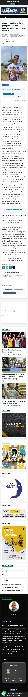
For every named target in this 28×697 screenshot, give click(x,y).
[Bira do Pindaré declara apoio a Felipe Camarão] (14, 340)
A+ (23, 96)
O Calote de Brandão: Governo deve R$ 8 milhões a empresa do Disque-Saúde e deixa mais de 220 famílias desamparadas (14, 638)
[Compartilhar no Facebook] (10, 267)
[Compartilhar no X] (13, 267)
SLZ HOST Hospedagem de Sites (11, 590)
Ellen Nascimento (6, 569)
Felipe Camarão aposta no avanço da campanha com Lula (13, 402)
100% (19, 97)
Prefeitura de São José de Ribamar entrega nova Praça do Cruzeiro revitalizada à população (13, 377)
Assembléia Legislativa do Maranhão (12, 584)
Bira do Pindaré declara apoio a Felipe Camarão (13, 210)
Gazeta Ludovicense (7, 572)
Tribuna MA (5, 575)
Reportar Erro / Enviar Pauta (9, 293)
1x (16, 94)
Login (25, 307)
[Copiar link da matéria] (3, 267)
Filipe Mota (6, 39)
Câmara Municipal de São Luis (10, 587)
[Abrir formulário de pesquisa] (25, 17)
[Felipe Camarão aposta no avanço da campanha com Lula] (14, 391)
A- (16, 96)
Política (6, 85)
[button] (1, 16)
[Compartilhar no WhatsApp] (7, 267)
